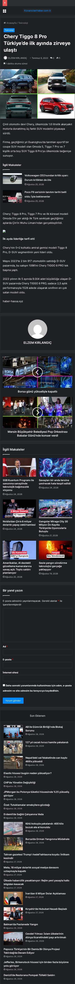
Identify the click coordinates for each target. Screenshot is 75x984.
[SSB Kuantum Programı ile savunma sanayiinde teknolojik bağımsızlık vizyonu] (19, 467)
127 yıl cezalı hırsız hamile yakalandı (46, 742)
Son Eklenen (37, 715)
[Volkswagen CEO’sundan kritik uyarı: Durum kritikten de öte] (12, 178)
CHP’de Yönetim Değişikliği (20, 782)
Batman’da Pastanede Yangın (21, 924)
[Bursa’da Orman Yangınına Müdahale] (13, 843)
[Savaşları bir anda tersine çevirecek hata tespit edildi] (55, 467)
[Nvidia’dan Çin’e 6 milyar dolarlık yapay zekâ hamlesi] (19, 508)
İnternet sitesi (10, 672)
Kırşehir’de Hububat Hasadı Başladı (46, 908)
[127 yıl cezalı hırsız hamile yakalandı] (13, 747)
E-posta (8, 659)
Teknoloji (23, 22)
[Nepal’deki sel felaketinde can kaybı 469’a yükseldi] (13, 762)
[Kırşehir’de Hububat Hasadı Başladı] (13, 913)
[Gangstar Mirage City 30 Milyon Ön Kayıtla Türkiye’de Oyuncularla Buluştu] (55, 508)
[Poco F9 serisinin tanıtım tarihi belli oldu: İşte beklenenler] (12, 196)
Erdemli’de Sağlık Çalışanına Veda (24, 814)
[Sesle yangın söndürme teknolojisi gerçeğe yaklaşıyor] (55, 550)
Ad (5, 646)
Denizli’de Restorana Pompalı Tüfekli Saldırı (29, 975)
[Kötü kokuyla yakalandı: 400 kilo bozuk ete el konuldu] (13, 828)
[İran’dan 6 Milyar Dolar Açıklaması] (13, 898)
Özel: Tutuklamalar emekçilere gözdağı (27, 804)
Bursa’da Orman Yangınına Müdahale (47, 839)
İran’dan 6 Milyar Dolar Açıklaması (45, 893)
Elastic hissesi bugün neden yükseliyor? (28, 773)
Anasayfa (11, 22)
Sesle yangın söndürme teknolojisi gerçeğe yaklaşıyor (53, 566)
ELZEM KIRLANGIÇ (17, 58)
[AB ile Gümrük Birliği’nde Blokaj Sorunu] (13, 731)
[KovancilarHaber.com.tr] (37, 10)
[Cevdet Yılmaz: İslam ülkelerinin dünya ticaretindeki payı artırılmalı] (13, 938)
